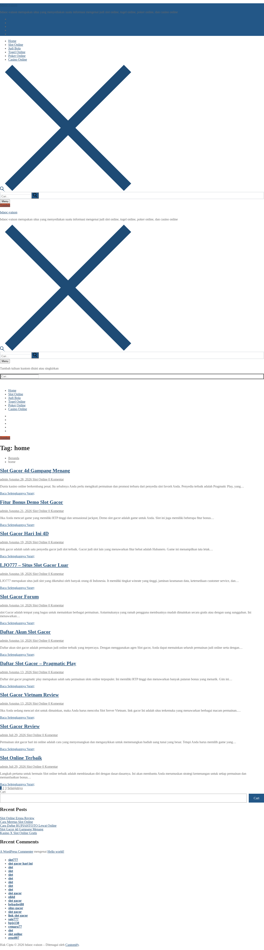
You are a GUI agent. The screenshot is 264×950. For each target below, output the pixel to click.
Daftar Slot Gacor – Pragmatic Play (38, 663)
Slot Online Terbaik (21, 757)
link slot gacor (18, 915)
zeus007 (13, 937)
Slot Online (39, 479)
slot (10, 867)
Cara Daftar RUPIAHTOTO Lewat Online (28, 825)
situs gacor (15, 908)
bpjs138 (13, 923)
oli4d (11, 897)
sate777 (13, 919)
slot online (15, 934)
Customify (72, 944)
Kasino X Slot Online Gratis (18, 833)
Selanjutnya (15, 788)
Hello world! (55, 851)
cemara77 (15, 926)
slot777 (13, 860)
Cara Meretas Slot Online (16, 822)
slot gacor (15, 893)
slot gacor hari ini (20, 863)
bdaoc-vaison (8, 5)
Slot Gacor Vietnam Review (29, 694)
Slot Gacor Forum (19, 596)
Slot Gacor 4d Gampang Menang (35, 470)
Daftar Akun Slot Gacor (25, 632)
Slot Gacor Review (20, 726)
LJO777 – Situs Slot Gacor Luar (34, 565)
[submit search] (35, 195)
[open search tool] (65, 190)
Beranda (13, 458)
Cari (3, 791)
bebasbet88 (16, 904)
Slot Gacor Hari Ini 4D (24, 533)
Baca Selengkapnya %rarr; (17, 493)
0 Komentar (55, 479)
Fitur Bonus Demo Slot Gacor (31, 502)
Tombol (5, 205)
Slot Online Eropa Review (17, 818)
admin (4, 479)
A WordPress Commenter (16, 851)
